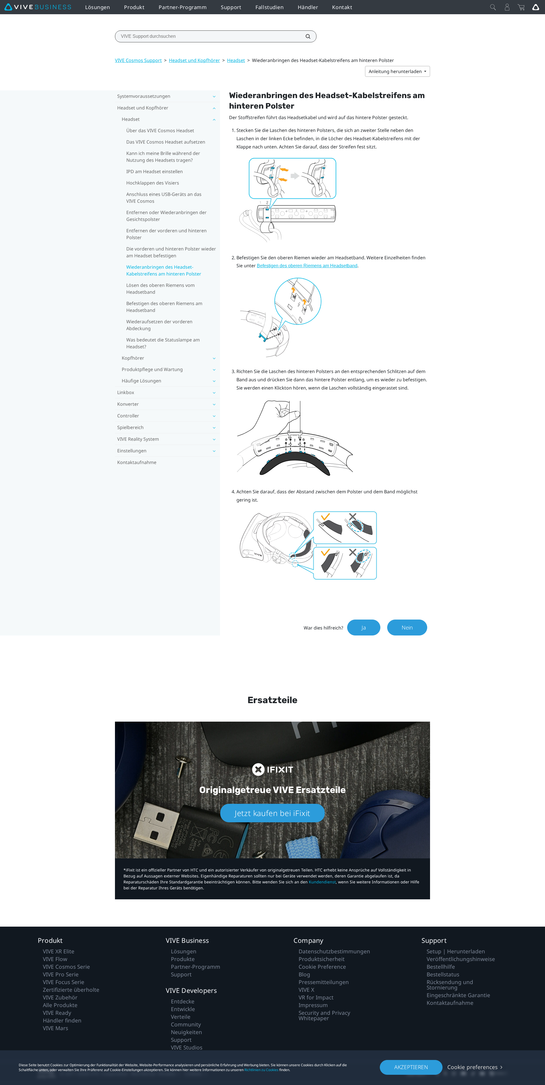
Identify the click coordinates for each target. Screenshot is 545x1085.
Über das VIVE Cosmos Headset (160, 130)
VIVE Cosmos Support (138, 60)
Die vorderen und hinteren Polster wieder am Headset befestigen (171, 252)
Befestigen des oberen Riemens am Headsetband (164, 306)
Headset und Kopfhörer (194, 60)
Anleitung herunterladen (396, 71)
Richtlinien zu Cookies (261, 1069)
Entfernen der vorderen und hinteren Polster (166, 234)
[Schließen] (493, 7)
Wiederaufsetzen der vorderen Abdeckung (159, 325)
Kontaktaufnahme (136, 462)
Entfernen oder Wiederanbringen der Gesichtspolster (166, 215)
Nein (407, 627)
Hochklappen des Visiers (152, 183)
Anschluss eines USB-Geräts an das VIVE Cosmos (164, 197)
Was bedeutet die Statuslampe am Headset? (163, 343)
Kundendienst (322, 882)
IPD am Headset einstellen (154, 171)
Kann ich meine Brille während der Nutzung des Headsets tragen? (163, 156)
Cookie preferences (472, 1067)
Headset (236, 60)
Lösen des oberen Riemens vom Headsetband (160, 288)
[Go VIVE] (536, 7)
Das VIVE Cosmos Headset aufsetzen (165, 142)
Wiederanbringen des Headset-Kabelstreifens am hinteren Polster (163, 270)
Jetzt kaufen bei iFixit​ (272, 813)
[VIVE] (37, 7)
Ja (364, 627)
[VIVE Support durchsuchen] (305, 36)
